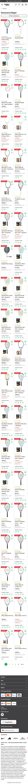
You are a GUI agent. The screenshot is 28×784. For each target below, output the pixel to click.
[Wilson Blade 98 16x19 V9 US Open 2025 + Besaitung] (21, 156)
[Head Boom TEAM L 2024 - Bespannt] (21, 445)
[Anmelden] (22, 4)
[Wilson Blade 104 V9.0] (21, 604)
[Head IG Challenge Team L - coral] (21, 510)
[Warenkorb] (26, 4)
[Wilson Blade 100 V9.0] (21, 637)
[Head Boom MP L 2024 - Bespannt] (7, 445)
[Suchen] (16, 4)
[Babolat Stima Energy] (7, 252)
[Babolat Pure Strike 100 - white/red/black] (7, 91)
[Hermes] (13, 703)
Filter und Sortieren (14, 15)
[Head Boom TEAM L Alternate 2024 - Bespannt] (21, 252)
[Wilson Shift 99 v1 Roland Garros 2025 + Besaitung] (7, 188)
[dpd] (3, 703)
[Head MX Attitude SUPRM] (21, 91)
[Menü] (2, 4)
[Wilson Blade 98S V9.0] (7, 604)
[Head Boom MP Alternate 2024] (7, 59)
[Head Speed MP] (21, 26)
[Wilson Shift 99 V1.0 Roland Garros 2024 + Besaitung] (21, 348)
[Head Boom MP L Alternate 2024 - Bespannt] (7, 478)
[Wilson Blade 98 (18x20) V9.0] (21, 573)
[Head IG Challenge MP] (21, 59)
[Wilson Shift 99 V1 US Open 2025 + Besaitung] (21, 123)
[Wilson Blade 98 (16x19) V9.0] (7, 573)
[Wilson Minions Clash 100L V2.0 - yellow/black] (7, 379)
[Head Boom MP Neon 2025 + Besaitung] (7, 219)
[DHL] (8, 703)
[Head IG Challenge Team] (7, 510)
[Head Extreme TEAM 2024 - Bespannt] (7, 284)
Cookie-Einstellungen (2, 708)
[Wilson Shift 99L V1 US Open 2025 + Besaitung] (7, 123)
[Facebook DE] (2, 714)
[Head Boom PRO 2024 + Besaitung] (21, 412)
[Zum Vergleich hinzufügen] (12, 23)
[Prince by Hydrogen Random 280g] (7, 26)
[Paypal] (13, 695)
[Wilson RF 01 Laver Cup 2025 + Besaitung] (7, 156)
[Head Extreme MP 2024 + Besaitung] (21, 284)
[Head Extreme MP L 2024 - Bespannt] (21, 316)
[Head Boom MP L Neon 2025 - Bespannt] (21, 219)
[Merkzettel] (19, 4)
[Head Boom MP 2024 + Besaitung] (7, 412)
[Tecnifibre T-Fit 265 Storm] (21, 188)
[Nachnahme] (19, 695)
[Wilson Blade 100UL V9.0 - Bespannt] (7, 637)
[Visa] (3, 695)
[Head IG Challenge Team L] (21, 478)
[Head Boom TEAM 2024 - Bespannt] (21, 379)
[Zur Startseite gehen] (7, 4)
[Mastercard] (8, 695)
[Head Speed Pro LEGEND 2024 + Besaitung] (7, 348)
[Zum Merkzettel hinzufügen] (12, 20)
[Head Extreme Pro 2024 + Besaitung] (7, 316)
